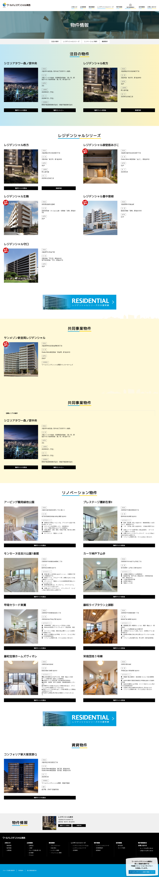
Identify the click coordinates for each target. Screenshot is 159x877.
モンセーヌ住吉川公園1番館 (21, 553)
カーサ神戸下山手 (94, 553)
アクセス (31, 855)
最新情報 (9, 845)
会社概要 (31, 852)
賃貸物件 (105, 41)
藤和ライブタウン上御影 (98, 605)
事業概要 (92, 7)
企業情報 (83, 7)
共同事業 (75, 850)
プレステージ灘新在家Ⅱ (97, 502)
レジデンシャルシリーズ (105, 7)
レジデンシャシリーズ (78, 843)
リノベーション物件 (90, 41)
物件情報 (119, 7)
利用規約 (20, 870)
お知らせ (74, 7)
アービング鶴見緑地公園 (19, 502)
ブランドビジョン (55, 845)
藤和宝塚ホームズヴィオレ (20, 656)
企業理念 (31, 845)
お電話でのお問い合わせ (146, 850)
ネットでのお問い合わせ (146, 848)
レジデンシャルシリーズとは (80, 845)
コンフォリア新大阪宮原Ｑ (20, 754)
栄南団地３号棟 (93, 656)
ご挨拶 (30, 848)
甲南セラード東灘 (15, 605)
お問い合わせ (151, 7)
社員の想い (54, 848)
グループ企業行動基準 (9, 870)
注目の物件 (55, 41)
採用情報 (142, 7)
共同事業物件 (99, 848)
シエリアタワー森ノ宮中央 (20, 63)
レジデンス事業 (55, 850)
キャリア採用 (121, 848)
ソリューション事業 (56, 852)
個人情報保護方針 (32, 870)
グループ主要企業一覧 (35, 850)
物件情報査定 (142, 843)
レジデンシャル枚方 (95, 63)
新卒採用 (120, 845)
